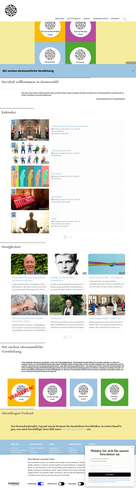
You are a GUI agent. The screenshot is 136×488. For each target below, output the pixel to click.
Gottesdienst (73, 19)
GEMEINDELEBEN (75, 444)
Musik (86, 19)
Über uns (59, 19)
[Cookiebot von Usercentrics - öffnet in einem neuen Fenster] (13, 483)
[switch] (61, 483)
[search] (124, 19)
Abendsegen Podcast (74, 429)
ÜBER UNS (15, 444)
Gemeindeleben (100, 19)
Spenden (115, 19)
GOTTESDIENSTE (36, 444)
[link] (60, 18)
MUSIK (51, 444)
